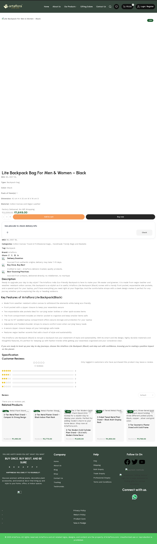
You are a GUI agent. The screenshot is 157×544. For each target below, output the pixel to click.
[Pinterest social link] (15, 255)
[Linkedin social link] (18, 255)
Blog (56, 470)
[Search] (110, 6)
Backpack (10, 248)
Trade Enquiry (99, 473)
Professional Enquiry (101, 478)
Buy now (120, 217)
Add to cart (48, 217)
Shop (56, 474)
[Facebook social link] (9, 255)
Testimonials (59, 486)
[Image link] (135, 479)
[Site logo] (13, 6)
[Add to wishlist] (90, 412)
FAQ (95, 461)
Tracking (57, 482)
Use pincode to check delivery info (21, 226)
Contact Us (58, 478)
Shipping (96, 465)
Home (56, 461)
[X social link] (11, 255)
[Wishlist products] (116, 6)
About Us (57, 465)
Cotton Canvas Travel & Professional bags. (32, 244)
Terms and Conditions (102, 482)
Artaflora (12, 252)
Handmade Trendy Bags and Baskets (69, 244)
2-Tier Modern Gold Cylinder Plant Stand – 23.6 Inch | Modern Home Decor (78, 432)
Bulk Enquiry (98, 469)
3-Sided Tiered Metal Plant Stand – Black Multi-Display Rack (109, 419)
